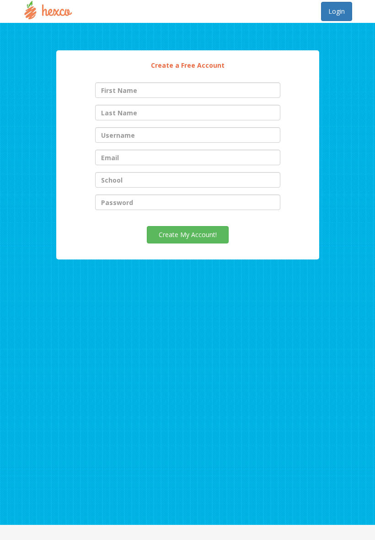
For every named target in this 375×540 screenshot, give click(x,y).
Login (336, 11)
